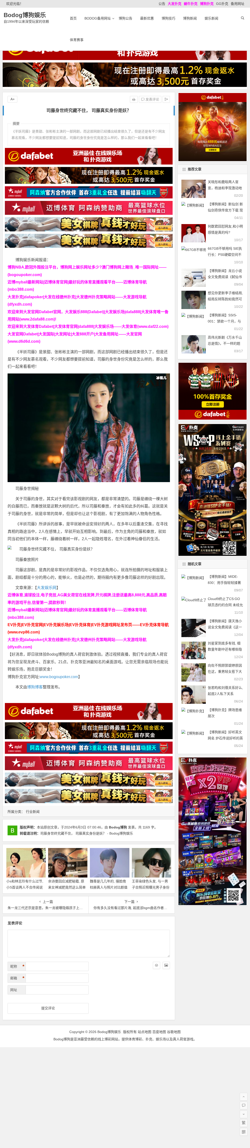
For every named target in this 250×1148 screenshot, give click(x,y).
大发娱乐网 (46, 588)
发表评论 (152, 99)
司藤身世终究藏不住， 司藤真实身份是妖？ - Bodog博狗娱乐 (86, 833)
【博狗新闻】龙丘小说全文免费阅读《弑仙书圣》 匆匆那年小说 (225, 277)
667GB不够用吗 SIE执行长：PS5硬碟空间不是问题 (225, 255)
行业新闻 (33, 812)
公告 (161, 4)
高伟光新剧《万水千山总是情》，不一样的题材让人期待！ (225, 343)
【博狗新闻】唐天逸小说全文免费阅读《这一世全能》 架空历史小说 (225, 627)
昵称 (17, 966)
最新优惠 (147, 18)
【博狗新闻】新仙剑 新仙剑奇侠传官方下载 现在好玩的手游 (225, 210)
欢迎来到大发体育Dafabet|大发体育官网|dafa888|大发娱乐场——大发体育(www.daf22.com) (88, 326)
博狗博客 (35, 687)
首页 (73, 18)
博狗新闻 (190, 18)
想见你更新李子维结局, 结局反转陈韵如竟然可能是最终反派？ (225, 299)
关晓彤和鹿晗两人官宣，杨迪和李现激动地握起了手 (225, 188)
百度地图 (159, 1032)
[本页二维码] (244, 1132)
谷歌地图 (174, 1032)
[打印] (134, 99)
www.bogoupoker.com (59, 677)
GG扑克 (222, 4)
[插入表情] (156, 965)
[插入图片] (166, 965)
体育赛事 (76, 40)
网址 (13, 990)
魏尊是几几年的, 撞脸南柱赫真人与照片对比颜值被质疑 (108, 887)
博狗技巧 (168, 18)
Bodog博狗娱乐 (25, 15)
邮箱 (17, 978)
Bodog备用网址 (97, 18)
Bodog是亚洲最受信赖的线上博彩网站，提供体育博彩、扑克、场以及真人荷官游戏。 (125, 1039)
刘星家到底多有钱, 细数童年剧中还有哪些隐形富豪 (225, 649)
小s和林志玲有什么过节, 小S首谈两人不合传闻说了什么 (24, 887)
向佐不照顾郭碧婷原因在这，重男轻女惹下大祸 (225, 671)
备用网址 (237, 4)
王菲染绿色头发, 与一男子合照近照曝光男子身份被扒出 (150, 887)
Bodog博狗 (118, 827)
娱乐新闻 (211, 18)
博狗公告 (125, 18)
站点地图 (144, 1032)
